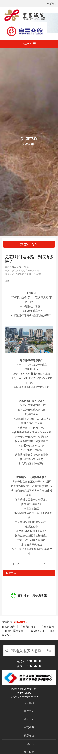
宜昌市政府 (8, 626)
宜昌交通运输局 (14, 630)
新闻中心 (29, 719)
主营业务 (29, 727)
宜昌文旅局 (47, 626)
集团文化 (29, 711)
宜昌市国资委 (28, 626)
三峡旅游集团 (36, 630)
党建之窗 (29, 743)
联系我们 (51, 3)
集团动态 (16, 266)
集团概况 (29, 702)
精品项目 (29, 735)
